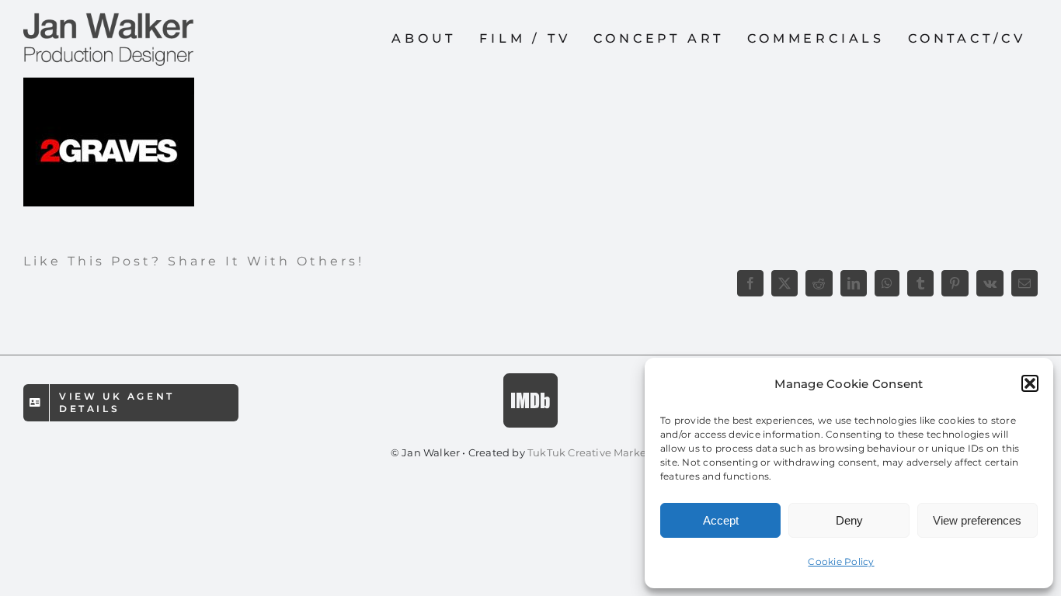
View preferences (977, 520)
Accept (721, 520)
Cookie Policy (841, 561)
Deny (849, 520)
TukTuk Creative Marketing (598, 452)
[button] (1030, 383)
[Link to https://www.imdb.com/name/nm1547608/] (530, 400)
